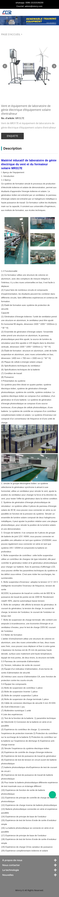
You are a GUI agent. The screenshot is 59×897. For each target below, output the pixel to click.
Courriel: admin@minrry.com (29, 6)
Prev (5, 66)
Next (54, 66)
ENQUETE (12, 136)
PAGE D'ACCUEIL (10, 34)
